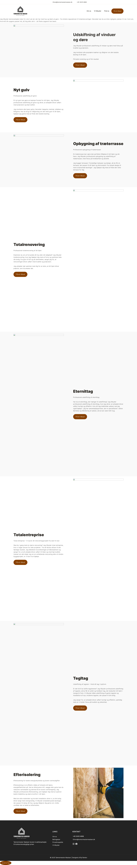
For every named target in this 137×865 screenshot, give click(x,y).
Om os (54, 836)
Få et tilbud (117, 11)
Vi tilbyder (56, 845)
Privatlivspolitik (57, 842)
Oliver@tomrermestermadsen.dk (62, 2)
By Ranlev (83, 857)
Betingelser (56, 839)
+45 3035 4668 (82, 2)
